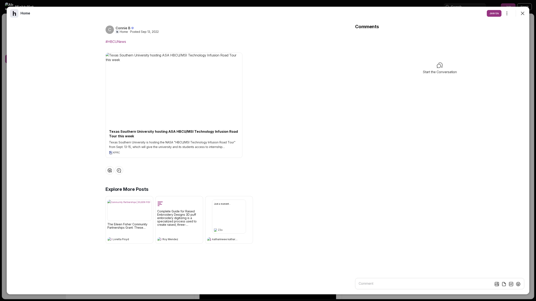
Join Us (494, 13)
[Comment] (119, 170)
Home (124, 31)
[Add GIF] (511, 284)
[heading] (125, 240)
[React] (110, 170)
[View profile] (109, 239)
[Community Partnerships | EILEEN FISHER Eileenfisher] (129, 210)
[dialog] (268, 150)
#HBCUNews (116, 42)
